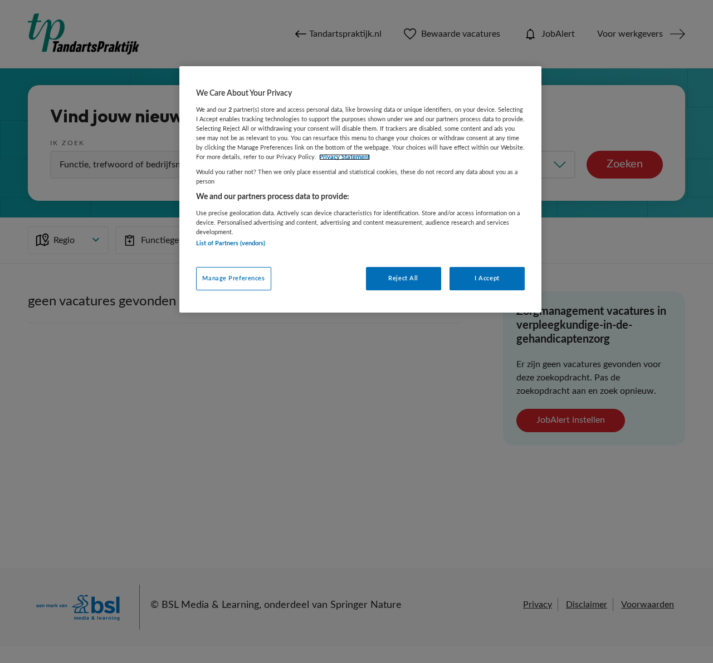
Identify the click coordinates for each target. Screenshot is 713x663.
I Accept (487, 278)
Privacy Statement (344, 157)
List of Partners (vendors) (230, 243)
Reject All (403, 278)
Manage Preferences (233, 278)
